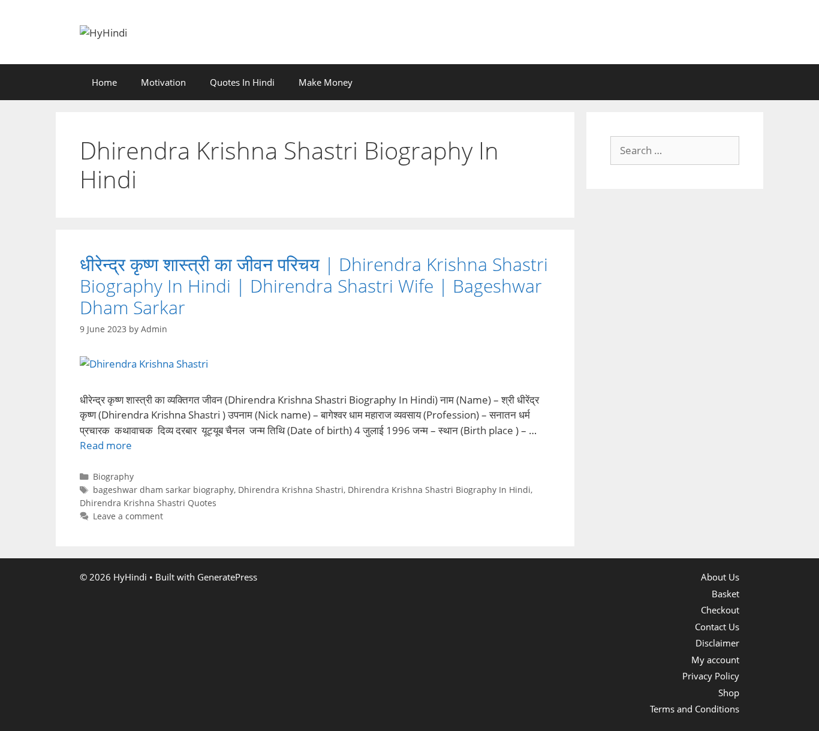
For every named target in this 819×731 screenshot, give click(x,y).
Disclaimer (717, 643)
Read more (106, 445)
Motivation (163, 82)
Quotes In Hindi (242, 82)
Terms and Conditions (694, 709)
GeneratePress (227, 577)
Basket (725, 594)
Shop (728, 693)
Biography (113, 476)
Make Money (326, 82)
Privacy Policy (710, 676)
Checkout (720, 610)
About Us (720, 577)
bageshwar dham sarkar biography (163, 489)
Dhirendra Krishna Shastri (291, 489)
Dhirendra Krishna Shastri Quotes (148, 503)
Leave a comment (128, 516)
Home (104, 82)
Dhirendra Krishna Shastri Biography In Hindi (439, 489)
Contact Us (717, 627)
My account (715, 660)
